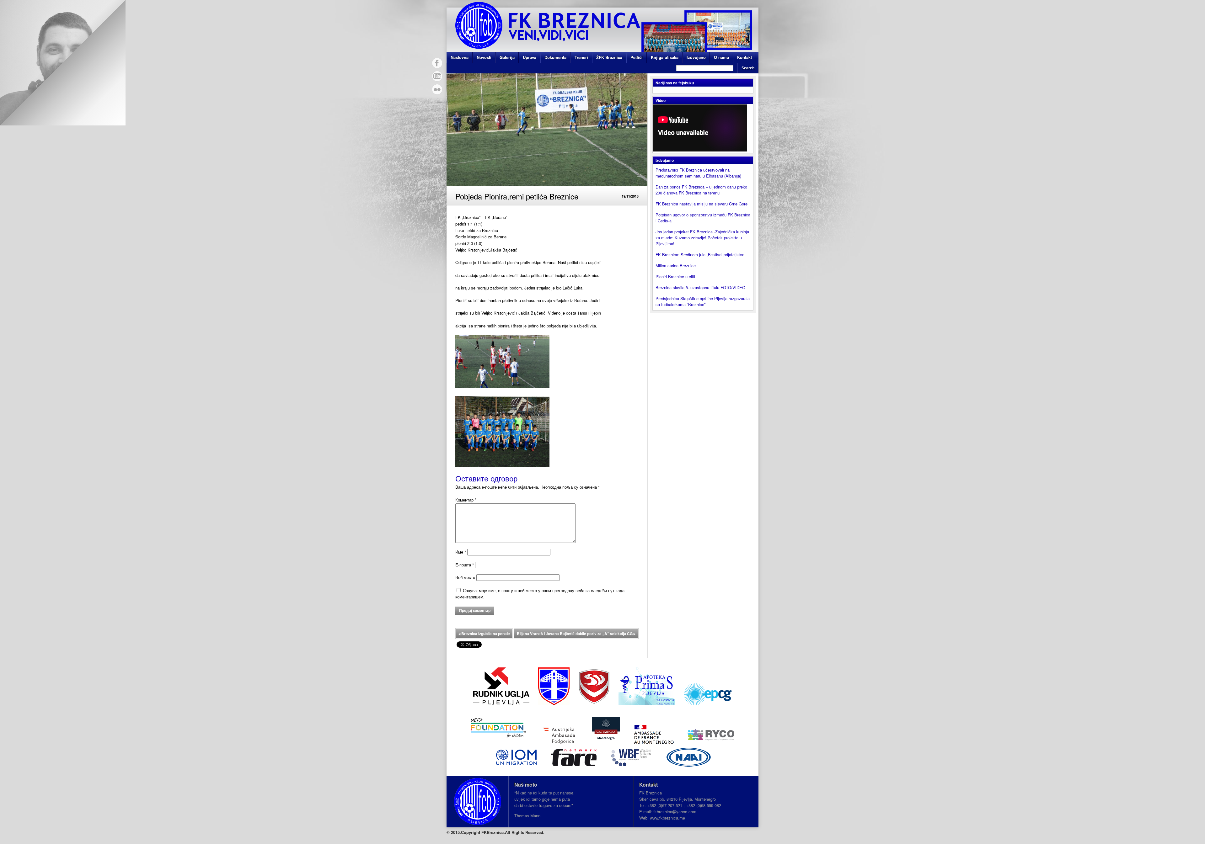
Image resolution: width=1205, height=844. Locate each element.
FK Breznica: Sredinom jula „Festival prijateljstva (700, 254)
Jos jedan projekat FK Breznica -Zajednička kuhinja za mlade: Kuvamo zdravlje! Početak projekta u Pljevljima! (702, 238)
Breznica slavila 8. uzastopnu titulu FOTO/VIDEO (700, 287)
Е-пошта (464, 565)
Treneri (581, 57)
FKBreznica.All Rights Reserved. (512, 832)
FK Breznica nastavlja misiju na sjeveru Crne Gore (701, 204)
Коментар (465, 500)
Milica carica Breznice (676, 265)
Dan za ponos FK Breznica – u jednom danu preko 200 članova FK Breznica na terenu (701, 190)
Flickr (437, 89)
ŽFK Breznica (609, 57)
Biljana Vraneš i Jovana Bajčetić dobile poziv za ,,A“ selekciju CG (576, 633)
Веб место (465, 577)
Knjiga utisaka (664, 57)
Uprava (529, 57)
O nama (721, 57)
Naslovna (460, 57)
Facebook (437, 63)
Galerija (507, 57)
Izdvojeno (696, 57)
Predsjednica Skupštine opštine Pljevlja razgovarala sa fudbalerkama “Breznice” (703, 301)
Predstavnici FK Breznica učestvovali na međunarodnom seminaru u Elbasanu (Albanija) (698, 173)
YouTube (437, 76)
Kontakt (744, 57)
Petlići (636, 57)
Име (460, 552)
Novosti (484, 57)
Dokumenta (555, 57)
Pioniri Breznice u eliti (675, 276)
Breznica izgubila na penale (484, 633)
